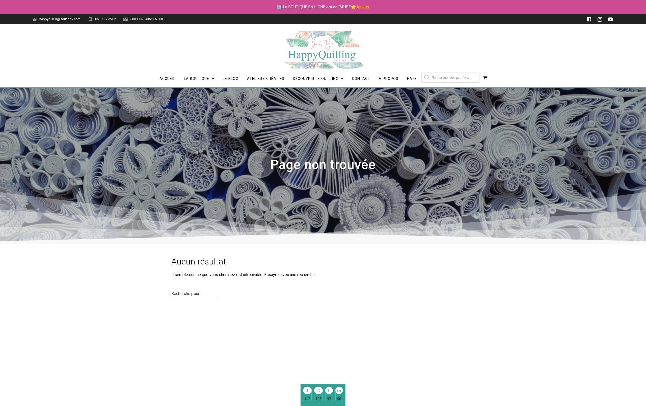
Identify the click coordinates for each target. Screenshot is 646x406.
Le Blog (230, 79)
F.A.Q (411, 79)
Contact (361, 79)
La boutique (196, 79)
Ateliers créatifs (265, 79)
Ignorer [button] (363, 7)
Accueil (167, 79)
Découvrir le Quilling (315, 79)
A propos (388, 79)
